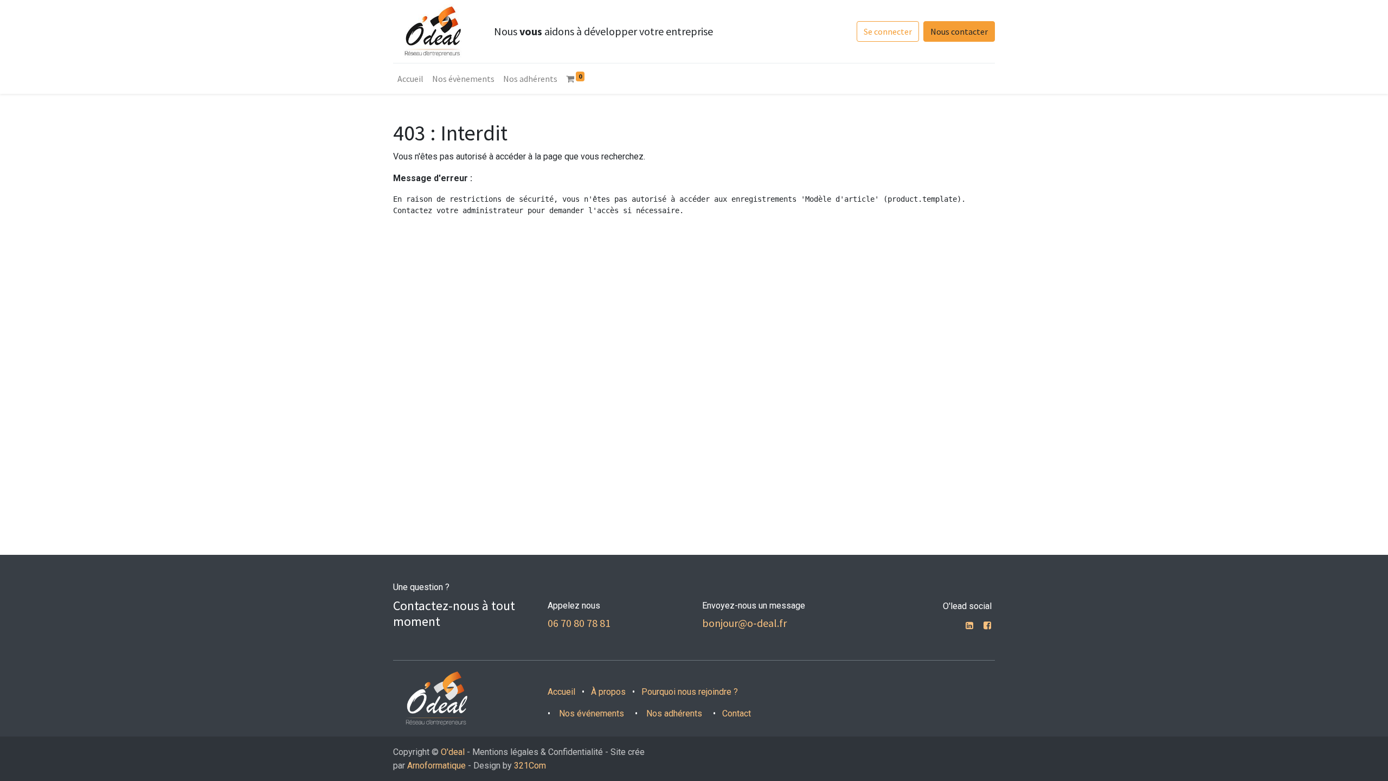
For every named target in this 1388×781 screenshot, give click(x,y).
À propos (608, 692)
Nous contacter (959, 31)
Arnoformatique (436, 765)
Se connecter (888, 31)
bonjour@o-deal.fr (744, 623)
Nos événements (591, 713)
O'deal (453, 752)
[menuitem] (410, 78)
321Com (530, 765)
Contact (736, 713)
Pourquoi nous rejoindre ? (689, 692)
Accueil (561, 692)
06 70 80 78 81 (579, 623)
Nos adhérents (673, 713)
